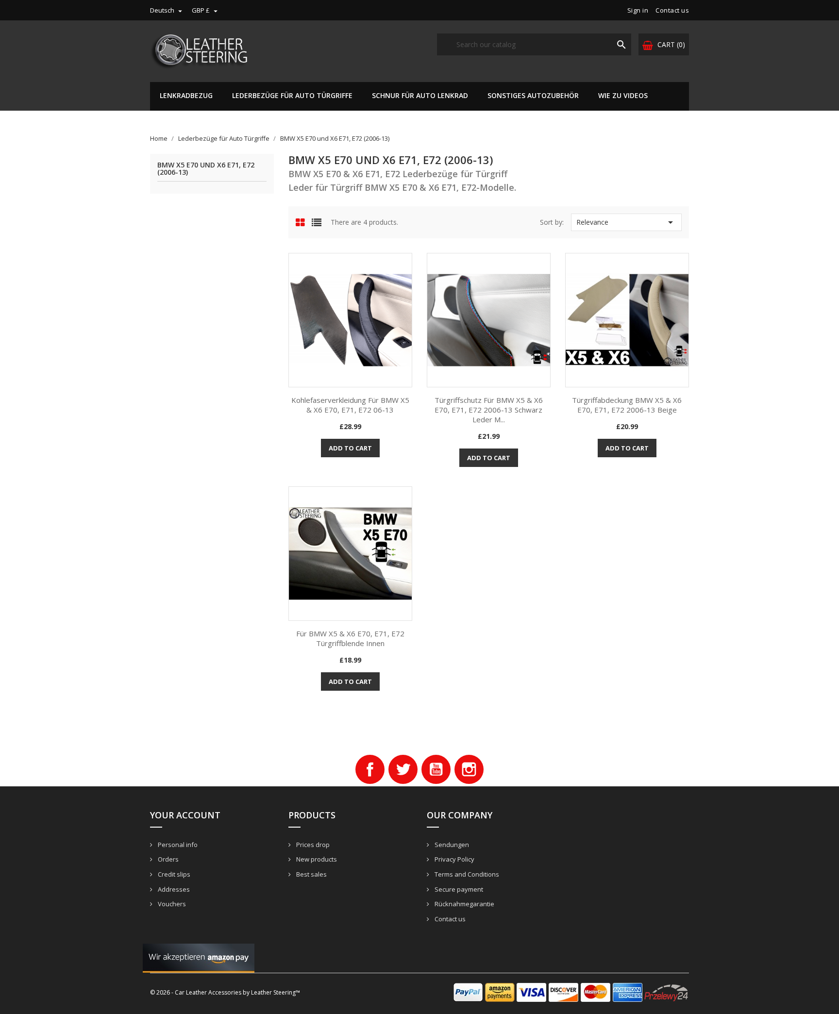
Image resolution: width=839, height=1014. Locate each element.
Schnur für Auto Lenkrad (420, 95)
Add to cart (350, 448)
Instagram (469, 769)
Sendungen (451, 844)
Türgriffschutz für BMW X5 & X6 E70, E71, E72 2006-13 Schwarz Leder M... (489, 409)
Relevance (626, 222)
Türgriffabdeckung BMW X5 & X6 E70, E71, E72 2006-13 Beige (627, 405)
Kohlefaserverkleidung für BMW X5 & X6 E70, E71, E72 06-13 (350, 405)
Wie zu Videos (623, 95)
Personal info (177, 844)
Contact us (672, 10)
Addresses (173, 889)
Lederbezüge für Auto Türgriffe (292, 95)
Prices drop (312, 844)
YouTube (436, 769)
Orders (167, 859)
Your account (185, 815)
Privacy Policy (453, 859)
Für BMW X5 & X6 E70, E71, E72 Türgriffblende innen (350, 638)
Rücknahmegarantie (463, 903)
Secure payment (458, 889)
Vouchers (171, 903)
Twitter (403, 769)
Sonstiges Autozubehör (533, 95)
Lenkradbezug (186, 95)
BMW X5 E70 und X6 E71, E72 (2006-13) (205, 169)
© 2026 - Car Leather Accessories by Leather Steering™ (225, 992)
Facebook (370, 769)
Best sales (311, 874)
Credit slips (173, 874)
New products (316, 859)
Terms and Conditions (466, 874)
